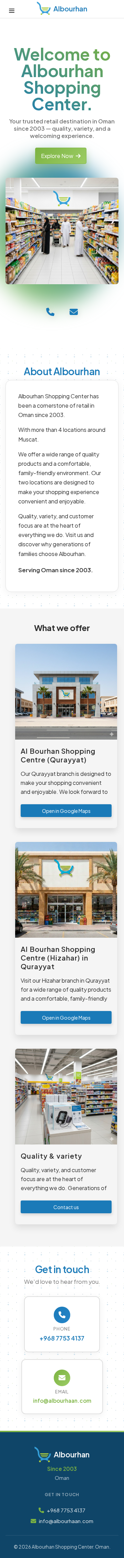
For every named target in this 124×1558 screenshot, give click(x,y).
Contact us (66, 1207)
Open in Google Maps (66, 811)
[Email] (73, 311)
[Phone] (50, 311)
